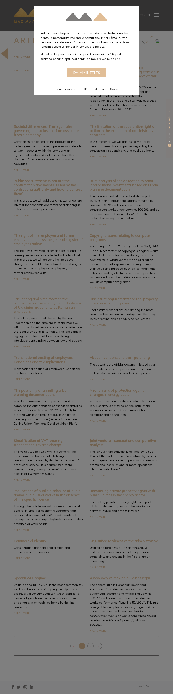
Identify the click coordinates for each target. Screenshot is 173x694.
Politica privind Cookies (106, 88)
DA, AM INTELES (86, 72)
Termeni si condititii (65, 88)
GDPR (84, 88)
